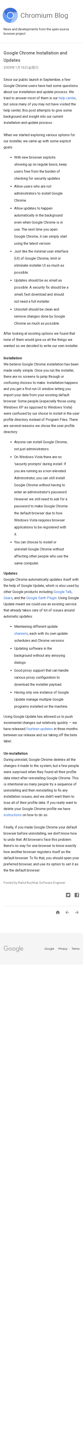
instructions (13, 815)
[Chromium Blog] (44, 22)
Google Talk (63, 592)
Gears (8, 598)
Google (49, 948)
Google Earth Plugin (41, 598)
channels (21, 633)
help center (67, 98)
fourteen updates (39, 729)
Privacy (63, 948)
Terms (75, 948)
